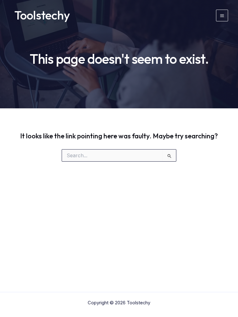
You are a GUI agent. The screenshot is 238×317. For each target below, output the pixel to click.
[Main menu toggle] (222, 16)
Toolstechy (42, 15)
